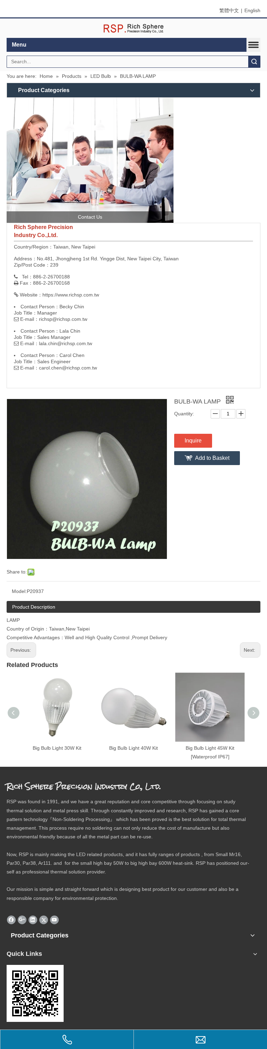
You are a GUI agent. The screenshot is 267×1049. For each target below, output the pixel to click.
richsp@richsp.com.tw (63, 319)
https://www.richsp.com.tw (70, 295)
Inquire (193, 441)
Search (254, 61)
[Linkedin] (33, 919)
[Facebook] (11, 919)
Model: (19, 591)
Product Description (33, 607)
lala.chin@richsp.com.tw (65, 343)
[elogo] (133, 28)
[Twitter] (43, 919)
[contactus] (90, 160)
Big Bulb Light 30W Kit (57, 748)
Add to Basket (212, 458)
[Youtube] (54, 919)
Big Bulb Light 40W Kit (133, 748)
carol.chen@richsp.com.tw (68, 368)
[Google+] (22, 919)
